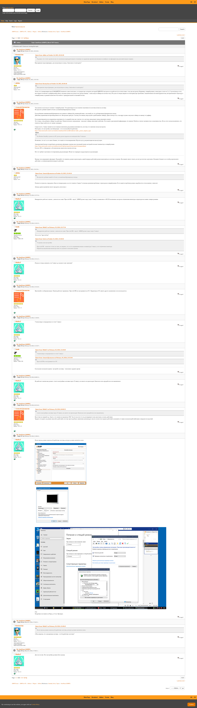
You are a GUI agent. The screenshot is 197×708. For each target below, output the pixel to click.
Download (94, 2)
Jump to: (167, 688)
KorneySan (19, 54)
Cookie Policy (35, 704)
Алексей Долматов (22, 107)
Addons (101, 2)
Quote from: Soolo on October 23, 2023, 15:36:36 (49, 239)
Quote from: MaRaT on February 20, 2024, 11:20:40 (50, 350)
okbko (17, 83)
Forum (107, 2)
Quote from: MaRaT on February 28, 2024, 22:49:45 (50, 626)
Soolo (54, 31)
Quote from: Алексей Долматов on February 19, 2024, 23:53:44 (54, 357)
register (11, 7)
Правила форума (20, 26)
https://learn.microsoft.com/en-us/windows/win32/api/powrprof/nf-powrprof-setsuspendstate (60, 146)
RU (191, 2)
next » (183, 35)
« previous (179, 35)
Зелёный (50, 31)
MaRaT (18, 199)
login (7, 7)
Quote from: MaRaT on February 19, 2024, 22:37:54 (50, 227)
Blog (112, 2)
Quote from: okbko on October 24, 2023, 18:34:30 (49, 55)
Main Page (87, 2)
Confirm (191, 704)
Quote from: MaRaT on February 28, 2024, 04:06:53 (50, 409)
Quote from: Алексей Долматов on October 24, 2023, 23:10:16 (53, 173)
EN (195, 2)
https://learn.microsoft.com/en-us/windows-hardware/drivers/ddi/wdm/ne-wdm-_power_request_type (63, 130)
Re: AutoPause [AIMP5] (23, 49)
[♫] (14, 130)
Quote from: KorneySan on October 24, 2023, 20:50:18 (51, 83)
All (22, 38)
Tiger (57, 31)
